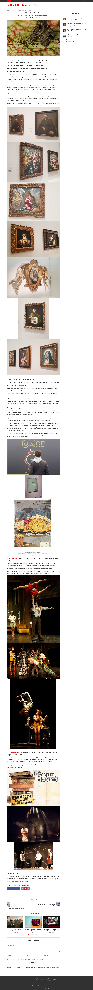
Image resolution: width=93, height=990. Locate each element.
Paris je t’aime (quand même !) (17, 880)
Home (8, 10)
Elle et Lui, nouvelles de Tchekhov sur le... (25, 1)
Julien (31, 17)
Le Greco (10, 65)
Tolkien (9, 379)
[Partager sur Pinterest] (25, 888)
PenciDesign (58, 985)
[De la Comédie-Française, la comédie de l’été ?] (51, 922)
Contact (49, 1)
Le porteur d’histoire (13, 753)
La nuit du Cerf (12, 558)
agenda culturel (11, 893)
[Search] (85, 5)
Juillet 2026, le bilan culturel (73, 34)
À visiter (13, 10)
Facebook (54, 1)
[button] (12, 1)
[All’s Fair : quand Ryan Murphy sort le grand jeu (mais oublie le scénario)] (33, 922)
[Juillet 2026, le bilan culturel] (15, 922)
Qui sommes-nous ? (41, 1)
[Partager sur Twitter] (22, 888)
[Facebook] (84, 1)
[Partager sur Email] (28, 888)
